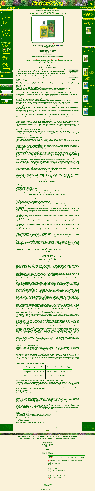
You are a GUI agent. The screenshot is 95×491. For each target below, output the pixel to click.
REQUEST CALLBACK (6, 80)
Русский (10, 8)
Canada (56, 43)
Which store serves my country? (48, 46)
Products (49, 438)
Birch (2, 77)
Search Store (6, 87)
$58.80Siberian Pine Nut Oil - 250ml (54, 465)
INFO (27, 436)
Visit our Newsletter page (6, 102)
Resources (72, 438)
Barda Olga (47, 445)
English (7, 8)
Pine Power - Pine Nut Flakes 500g (6, 69)
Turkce (17, 8)
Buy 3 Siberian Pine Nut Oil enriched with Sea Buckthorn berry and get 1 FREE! (88, 14)
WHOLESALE (41, 436)
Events (67, 438)
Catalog (37, 438)
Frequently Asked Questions (46, 427)
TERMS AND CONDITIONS (47, 489)
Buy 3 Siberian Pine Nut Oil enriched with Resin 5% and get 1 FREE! (7, 21)
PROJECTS (74, 436)
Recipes (56, 438)
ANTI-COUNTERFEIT (6, 79)
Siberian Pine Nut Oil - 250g (7, 49)
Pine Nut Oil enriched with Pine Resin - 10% (7, 62)
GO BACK (7, 434)
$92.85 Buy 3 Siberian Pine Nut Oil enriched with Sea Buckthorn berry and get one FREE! (65, 460)
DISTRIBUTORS (33, 436)
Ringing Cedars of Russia (47, 444)
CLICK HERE (8, 429)
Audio (2, 76)
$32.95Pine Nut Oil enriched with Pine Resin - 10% (57, 475)
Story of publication (24, 438)
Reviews (60, 438)
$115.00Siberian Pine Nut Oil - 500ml (54, 468)
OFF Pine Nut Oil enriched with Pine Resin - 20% (7, 65)
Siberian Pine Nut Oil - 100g (6, 46)
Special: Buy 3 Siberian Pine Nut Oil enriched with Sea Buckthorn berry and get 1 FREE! (7, 34)
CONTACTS (53, 436)
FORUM (48, 436)
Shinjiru (49, 485)
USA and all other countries (49, 45)
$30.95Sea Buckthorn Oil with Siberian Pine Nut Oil (57, 470)
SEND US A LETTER (6, 82)
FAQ (53, 438)
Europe (60, 45)
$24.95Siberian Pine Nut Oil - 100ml (54, 463)
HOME (19, 436)
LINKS (69, 436)
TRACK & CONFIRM (62, 436)
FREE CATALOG (6, 83)
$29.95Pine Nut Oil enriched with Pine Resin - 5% (57, 472)
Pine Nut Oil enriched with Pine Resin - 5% (7, 58)
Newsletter (32, 438)
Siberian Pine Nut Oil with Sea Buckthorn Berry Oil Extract (7, 55)
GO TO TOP (87, 434)
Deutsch (14, 8)
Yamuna (47, 449)
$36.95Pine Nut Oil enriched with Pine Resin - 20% (57, 477)
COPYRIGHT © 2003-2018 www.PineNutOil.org (47, 434)
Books (2, 75)
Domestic (66, 13)
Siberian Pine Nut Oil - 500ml (7, 51)
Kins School (47, 447)
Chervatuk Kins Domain (47, 446)
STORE (23, 436)
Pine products (3, 74)
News (64, 438)
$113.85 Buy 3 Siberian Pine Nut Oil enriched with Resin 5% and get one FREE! (66, 457)
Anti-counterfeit (42, 438)
